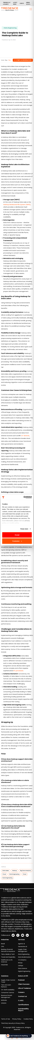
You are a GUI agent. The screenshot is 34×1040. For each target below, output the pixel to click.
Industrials (4, 965)
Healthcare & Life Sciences (6, 961)
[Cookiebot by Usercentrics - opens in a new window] (24, 497)
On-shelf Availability (7, 990)
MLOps (20, 963)
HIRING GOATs (28, 3)
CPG (2, 946)
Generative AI (22, 946)
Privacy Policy (16, 1019)
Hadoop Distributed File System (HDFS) (17, 204)
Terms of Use (5, 1019)
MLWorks (4, 1000)
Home (2, 60)
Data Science (22, 968)
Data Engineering (23, 954)
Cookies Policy (28, 1019)
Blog (6, 60)
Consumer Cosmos (7, 993)
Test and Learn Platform (6, 986)
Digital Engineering (24, 971)
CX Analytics (22, 960)
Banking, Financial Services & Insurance (8, 950)
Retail (3, 944)
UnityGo (3, 1003)
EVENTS (22, 3)
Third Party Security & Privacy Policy (13, 1023)
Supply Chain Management (22, 950)
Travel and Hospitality (8, 957)
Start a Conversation (23, 60)
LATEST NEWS (15, 3)
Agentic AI (21, 944)
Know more (24, 529)
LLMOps (20, 966)
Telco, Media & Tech (8, 954)
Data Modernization (24, 957)
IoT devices (25, 436)
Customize (15, 541)
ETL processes (18, 671)
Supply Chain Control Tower (8, 981)
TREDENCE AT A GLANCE (6, 3)
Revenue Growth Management (6, 996)
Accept (17, 535)
